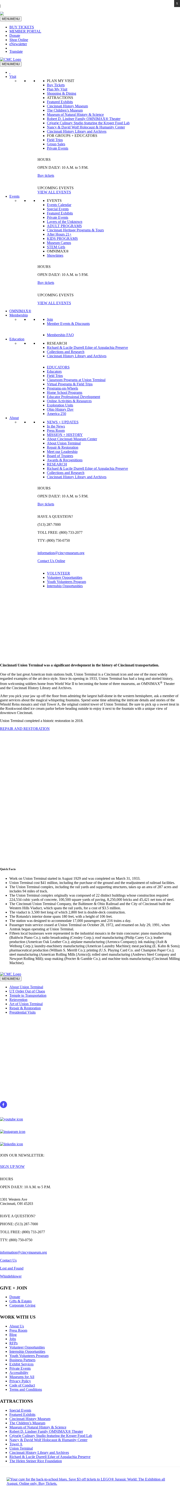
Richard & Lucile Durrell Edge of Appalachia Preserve (87, 348)
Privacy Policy (20, 1381)
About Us (16, 1326)
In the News (56, 426)
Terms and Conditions (25, 1389)
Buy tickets (46, 175)
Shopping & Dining (61, 93)
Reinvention (18, 1000)
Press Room (56, 430)
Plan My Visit (57, 89)
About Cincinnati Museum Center (72, 439)
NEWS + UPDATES (63, 422)
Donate (14, 36)
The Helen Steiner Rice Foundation (35, 1461)
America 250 (56, 414)
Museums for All (21, 1377)
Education (16, 339)
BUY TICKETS (21, 27)
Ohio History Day (60, 409)
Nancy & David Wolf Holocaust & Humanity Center (86, 127)
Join (50, 319)
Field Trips (55, 140)
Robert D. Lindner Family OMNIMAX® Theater (83, 119)
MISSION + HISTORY (65, 435)
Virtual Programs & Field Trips (70, 384)
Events (14, 196)
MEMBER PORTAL (25, 31)
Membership (18, 315)
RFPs (13, 1343)
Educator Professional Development (73, 397)
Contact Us (8, 1260)
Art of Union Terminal (26, 1004)
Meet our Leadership (62, 452)
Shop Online (18, 40)
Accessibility (18, 1373)
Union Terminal (21, 1448)
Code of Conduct (22, 1385)
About (14, 418)
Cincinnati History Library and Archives (76, 131)
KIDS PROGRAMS (62, 239)
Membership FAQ (60, 335)
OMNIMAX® (20, 311)
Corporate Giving (22, 1305)
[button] (90, 848)
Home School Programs (64, 393)
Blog (13, 1335)
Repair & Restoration (62, 447)
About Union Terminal (64, 443)
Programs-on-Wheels (62, 388)
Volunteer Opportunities (64, 577)
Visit (12, 77)
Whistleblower (11, 1276)
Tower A (15, 1444)
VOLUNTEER (58, 573)
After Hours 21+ (59, 234)
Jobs (12, 1339)
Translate (16, 51)
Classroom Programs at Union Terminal (76, 380)
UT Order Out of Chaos (27, 991)
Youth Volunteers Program (66, 582)
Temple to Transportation (27, 995)
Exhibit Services (21, 1364)
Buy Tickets (56, 85)
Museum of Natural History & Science (75, 115)
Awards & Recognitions (64, 460)
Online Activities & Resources (69, 401)
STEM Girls (56, 247)
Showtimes (55, 255)
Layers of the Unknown (64, 222)
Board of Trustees (60, 456)
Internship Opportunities (65, 586)
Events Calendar (59, 205)
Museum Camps (59, 243)
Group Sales (56, 144)
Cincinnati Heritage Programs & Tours (75, 230)
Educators (54, 371)
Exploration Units (60, 405)
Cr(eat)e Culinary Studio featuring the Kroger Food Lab (88, 123)
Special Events (58, 209)
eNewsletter (18, 44)
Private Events (57, 148)
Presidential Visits (22, 1012)
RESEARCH (57, 464)
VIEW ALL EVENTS (54, 192)
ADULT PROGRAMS (64, 226)
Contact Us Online (51, 561)
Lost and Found (11, 1268)
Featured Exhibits (60, 102)
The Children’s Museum (65, 110)
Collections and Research (65, 352)
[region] (90, 623)
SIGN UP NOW (12, 1167)
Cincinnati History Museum (67, 106)
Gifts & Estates (20, 1301)
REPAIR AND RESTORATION (25, 729)
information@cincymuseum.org (61, 553)
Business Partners (22, 1360)
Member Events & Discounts (68, 324)
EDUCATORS (58, 367)
